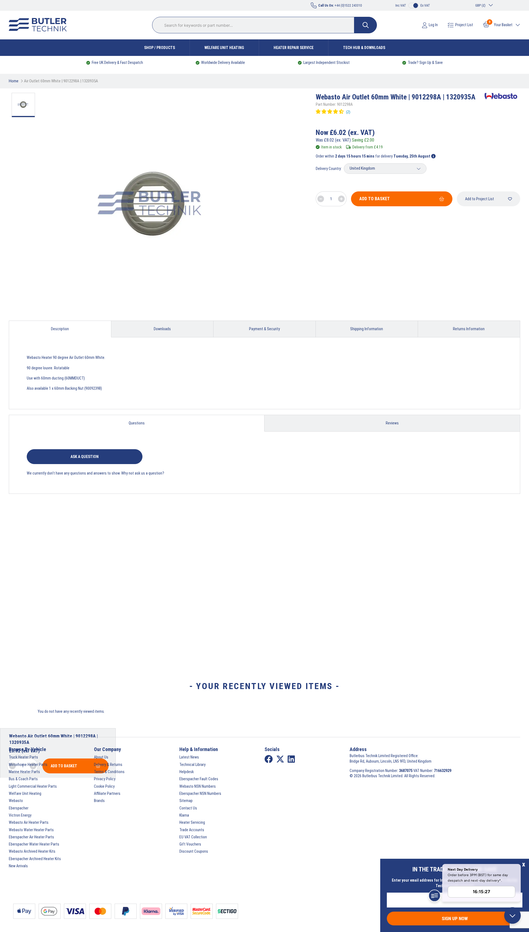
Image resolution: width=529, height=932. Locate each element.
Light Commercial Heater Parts (33, 786)
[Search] (365, 25)
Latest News (189, 757)
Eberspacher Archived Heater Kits (35, 859)
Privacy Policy (104, 779)
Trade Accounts (191, 830)
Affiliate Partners (107, 793)
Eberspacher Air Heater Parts (31, 837)
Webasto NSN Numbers (197, 786)
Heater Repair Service (294, 47)
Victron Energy (20, 815)
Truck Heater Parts (23, 757)
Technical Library (192, 764)
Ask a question (85, 456)
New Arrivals (18, 866)
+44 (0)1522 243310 (340, 5)
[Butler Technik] (40, 25)
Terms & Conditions (109, 772)
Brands (99, 800)
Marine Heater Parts (24, 772)
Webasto (16, 800)
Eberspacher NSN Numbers (200, 793)
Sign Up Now (455, 918)
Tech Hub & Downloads (364, 47)
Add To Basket (374, 198)
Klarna (184, 815)
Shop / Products (159, 47)
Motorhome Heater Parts (28, 764)
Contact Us (188, 808)
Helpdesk (186, 772)
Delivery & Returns (108, 764)
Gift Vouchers (190, 844)
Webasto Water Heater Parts (31, 830)
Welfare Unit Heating (224, 47)
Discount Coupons (193, 851)
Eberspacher (18, 808)
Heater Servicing (192, 822)
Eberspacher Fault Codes (198, 779)
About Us (101, 757)
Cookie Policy (104, 786)
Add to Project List (479, 199)
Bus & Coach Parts (23, 779)
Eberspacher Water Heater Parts (34, 844)
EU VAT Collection (193, 837)
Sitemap (186, 800)
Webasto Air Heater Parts (28, 822)
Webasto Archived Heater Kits (32, 851)
